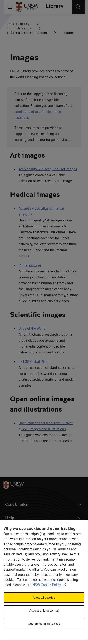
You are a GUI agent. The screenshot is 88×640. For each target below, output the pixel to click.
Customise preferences (44, 623)
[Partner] (54, 7)
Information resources (27, 33)
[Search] (78, 7)
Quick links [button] (16, 504)
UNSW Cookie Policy (49, 584)
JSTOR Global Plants (34, 361)
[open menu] (10, 7)
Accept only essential (44, 610)
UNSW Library (18, 24)
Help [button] (9, 517)
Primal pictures (30, 265)
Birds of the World (32, 328)
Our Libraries (19, 28)
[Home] (27, 7)
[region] (44, 580)
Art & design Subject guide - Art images (48, 169)
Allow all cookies (44, 597)
